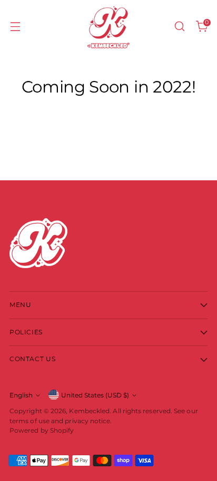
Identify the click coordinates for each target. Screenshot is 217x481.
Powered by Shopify (41, 430)
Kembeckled (89, 411)
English (21, 395)
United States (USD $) (95, 395)
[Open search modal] (179, 26)
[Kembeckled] (108, 26)
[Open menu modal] (15, 26)
